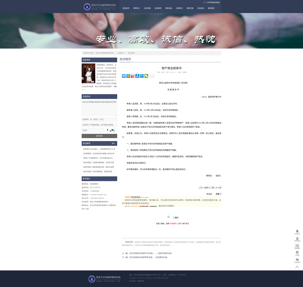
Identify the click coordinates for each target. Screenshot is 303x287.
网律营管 (140, 281)
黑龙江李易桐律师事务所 (105, 53)
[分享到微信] (146, 76)
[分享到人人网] (137, 76)
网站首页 (126, 8)
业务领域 (147, 8)
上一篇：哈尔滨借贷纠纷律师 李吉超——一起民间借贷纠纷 (147, 253)
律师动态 (168, 8)
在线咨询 (200, 8)
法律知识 (121, 53)
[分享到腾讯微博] (142, 76)
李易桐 (135, 116)
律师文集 (190, 8)
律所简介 (136, 8)
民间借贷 (131, 53)
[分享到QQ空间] (128, 76)
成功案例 (158, 8)
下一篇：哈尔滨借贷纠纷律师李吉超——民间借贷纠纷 (144, 257)
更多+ (113, 143)
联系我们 (211, 8)
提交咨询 (99, 136)
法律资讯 (179, 8)
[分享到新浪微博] (133, 76)
